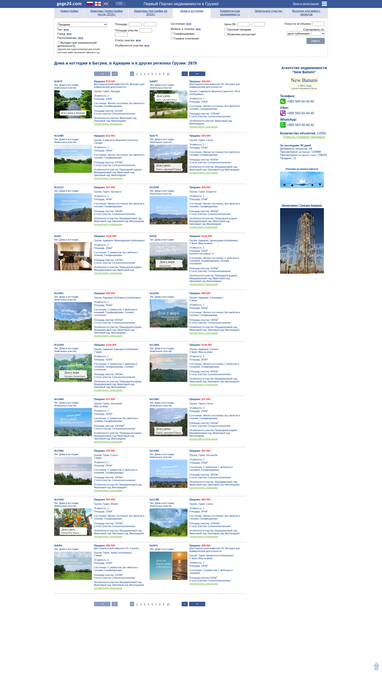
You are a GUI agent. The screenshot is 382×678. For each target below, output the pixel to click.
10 (168, 73)
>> (197, 73)
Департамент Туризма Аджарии (302, 205)
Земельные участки (268, 11)
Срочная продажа (239, 29)
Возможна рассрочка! (242, 34)
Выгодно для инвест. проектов (306, 12)
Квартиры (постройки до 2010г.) (150, 12)
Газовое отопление (186, 38)
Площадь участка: (127, 30)
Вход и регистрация (306, 3)
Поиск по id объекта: (298, 23)
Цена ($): (230, 24)
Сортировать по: (314, 29)
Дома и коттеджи (191, 11)
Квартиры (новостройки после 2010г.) (106, 12)
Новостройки (69, 11)
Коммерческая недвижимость (230, 12)
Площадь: (122, 24)
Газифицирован (184, 33)
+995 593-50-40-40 (300, 113)
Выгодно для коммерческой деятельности (78, 47)
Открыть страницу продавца (304, 137)
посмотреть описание (108, 123)
